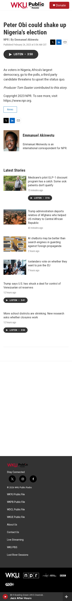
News (10, 109)
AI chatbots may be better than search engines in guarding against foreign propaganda (46, 242)
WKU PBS (12, 547)
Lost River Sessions (17, 555)
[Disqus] (36, 409)
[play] (5, 596)
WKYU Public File (16, 494)
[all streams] (67, 596)
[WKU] (12, 575)
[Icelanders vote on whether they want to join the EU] (14, 267)
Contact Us (13, 532)
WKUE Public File (16, 517)
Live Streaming (15, 539)
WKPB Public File (16, 502)
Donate (61, 5)
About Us (12, 524)
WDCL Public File (16, 509)
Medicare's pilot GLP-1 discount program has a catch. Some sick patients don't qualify (47, 181)
